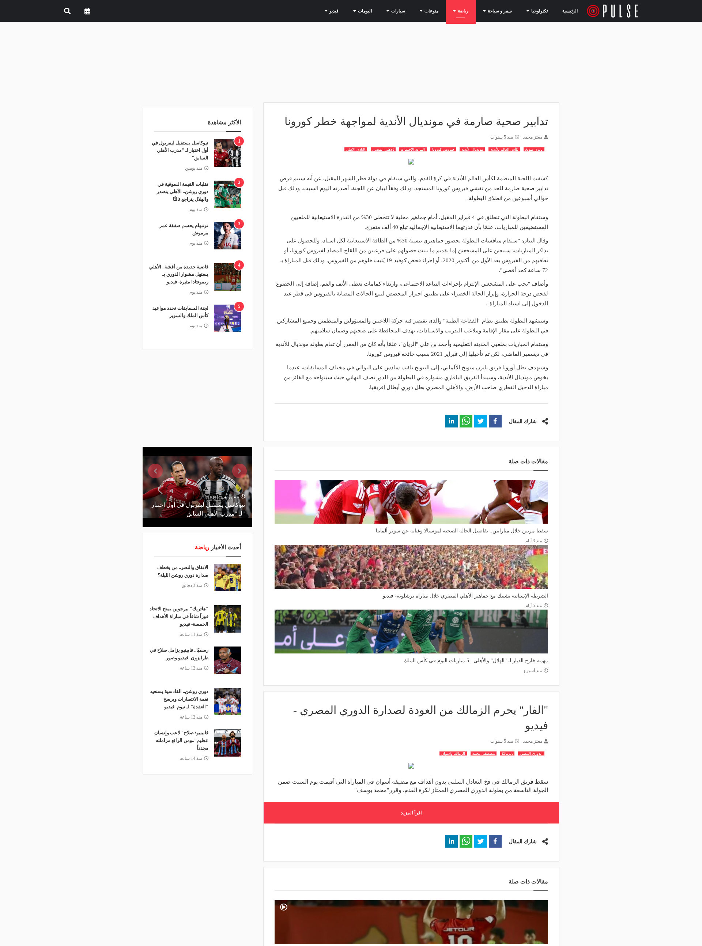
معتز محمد (532, 137)
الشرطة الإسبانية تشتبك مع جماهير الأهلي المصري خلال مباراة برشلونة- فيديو (465, 596)
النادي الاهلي (355, 149)
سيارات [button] (410, 10)
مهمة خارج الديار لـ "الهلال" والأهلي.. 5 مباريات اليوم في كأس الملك (476, 660)
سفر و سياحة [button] (502, 10)
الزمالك (507, 753)
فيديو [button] (352, 10)
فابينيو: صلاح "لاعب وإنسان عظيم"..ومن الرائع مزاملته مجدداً (181, 740)
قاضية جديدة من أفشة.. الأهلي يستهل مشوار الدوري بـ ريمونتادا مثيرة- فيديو (178, 274)
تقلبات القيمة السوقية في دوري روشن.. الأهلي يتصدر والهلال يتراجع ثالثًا (182, 191)
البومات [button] (380, 10)
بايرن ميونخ (534, 149)
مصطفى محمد (483, 753)
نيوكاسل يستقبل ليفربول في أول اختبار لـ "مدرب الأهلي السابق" (180, 150)
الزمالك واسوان (453, 753)
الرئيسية (571, 11)
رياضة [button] (469, 10)
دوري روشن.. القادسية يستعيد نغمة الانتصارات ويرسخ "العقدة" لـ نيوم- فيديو (179, 699)
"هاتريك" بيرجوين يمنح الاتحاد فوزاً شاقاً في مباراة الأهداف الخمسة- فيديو (179, 616)
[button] (495, 421)
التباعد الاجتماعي (413, 149)
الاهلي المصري (383, 149)
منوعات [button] (440, 10)
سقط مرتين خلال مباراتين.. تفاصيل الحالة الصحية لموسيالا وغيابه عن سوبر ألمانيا (462, 531)
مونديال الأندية (472, 149)
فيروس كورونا (443, 149)
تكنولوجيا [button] (537, 10)
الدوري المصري (531, 753)
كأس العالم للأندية (504, 149)
